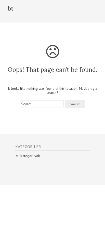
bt (10, 8)
